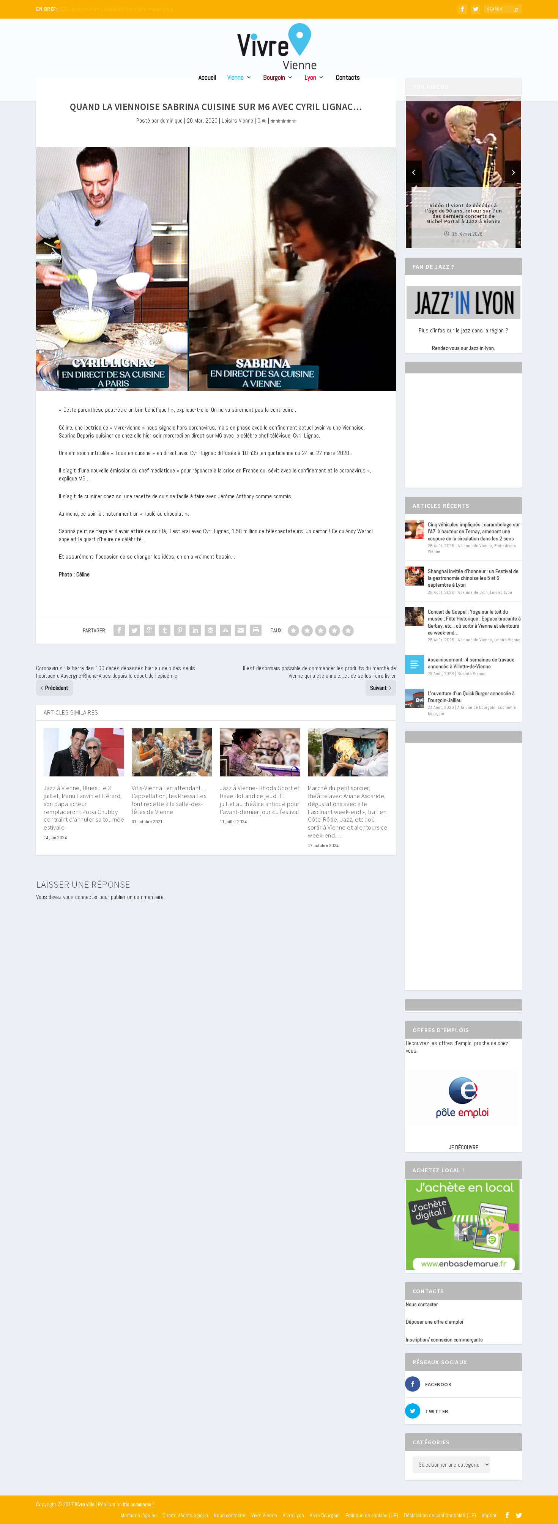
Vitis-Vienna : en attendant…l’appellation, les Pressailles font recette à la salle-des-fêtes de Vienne (169, 799)
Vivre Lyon (293, 1515)
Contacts (348, 78)
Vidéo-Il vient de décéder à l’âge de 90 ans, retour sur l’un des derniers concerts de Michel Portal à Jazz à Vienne (463, 213)
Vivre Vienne (264, 1515)
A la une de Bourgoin (476, 707)
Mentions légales (139, 1515)
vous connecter (80, 897)
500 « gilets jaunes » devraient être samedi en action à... (118, 9)
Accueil (207, 78)
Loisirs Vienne (237, 120)
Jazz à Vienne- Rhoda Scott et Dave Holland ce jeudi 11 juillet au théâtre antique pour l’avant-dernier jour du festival (259, 799)
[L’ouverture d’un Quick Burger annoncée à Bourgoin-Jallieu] (414, 698)
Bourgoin (274, 78)
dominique (171, 120)
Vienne (235, 78)
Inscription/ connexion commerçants (444, 1339)
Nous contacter (422, 1304)
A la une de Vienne (475, 546)
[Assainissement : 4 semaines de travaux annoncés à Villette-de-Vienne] (414, 664)
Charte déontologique (185, 1515)
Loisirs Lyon (501, 592)
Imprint (489, 1515)
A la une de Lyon (473, 592)
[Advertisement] (463, 437)
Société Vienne (471, 674)
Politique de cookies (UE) (371, 1515)
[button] (453, 241)
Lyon (310, 78)
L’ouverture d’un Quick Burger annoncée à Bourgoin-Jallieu (471, 697)
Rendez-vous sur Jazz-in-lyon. (463, 348)
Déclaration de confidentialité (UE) (440, 1515)
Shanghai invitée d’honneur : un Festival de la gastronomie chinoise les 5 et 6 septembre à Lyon (473, 578)
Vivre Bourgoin (325, 1515)
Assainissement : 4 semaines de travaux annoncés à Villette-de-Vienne (471, 663)
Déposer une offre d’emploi (434, 1321)
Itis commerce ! (138, 1504)
